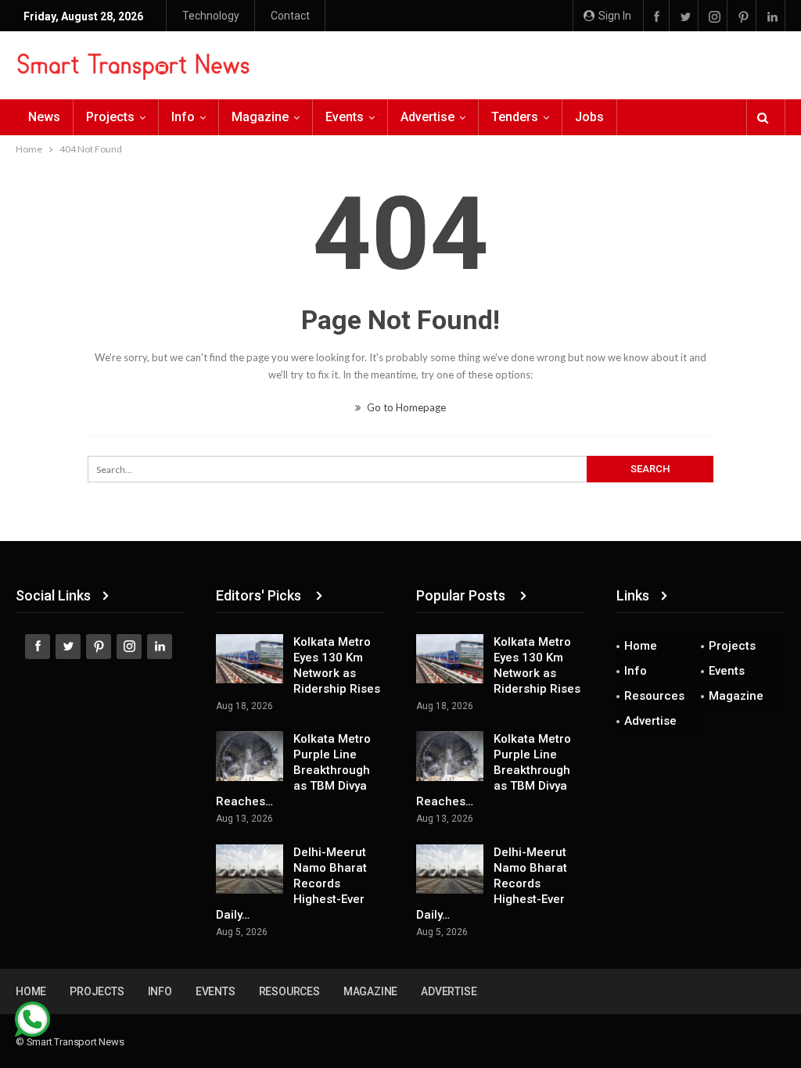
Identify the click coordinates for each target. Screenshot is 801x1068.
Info (183, 116)
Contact (290, 15)
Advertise (427, 116)
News (44, 116)
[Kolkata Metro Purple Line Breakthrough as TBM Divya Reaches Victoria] (249, 756)
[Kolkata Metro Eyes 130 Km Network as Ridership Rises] (249, 659)
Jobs (589, 116)
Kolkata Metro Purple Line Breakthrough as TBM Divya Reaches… (293, 770)
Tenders (514, 116)
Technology (210, 15)
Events (344, 116)
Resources (654, 696)
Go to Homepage (405, 407)
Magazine (260, 116)
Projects (110, 116)
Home (640, 646)
